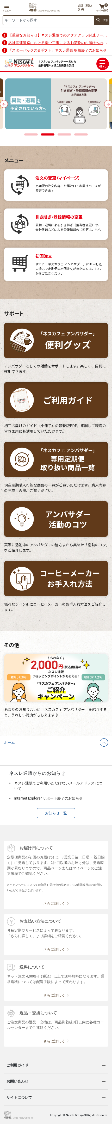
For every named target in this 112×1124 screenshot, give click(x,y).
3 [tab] (64, 134)
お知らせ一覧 (56, 813)
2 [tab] (47, 134)
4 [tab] (81, 134)
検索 (105, 20)
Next (108, 104)
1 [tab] (31, 134)
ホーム (9, 742)
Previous (4, 104)
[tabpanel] (56, 103)
